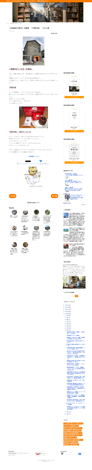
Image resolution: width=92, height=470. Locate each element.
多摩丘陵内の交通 (67, 439)
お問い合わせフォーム (42, 1)
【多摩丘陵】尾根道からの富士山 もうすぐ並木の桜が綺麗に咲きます (75, 384)
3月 (67, 330)
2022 (66, 313)
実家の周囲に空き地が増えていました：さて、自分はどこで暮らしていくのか (73, 183)
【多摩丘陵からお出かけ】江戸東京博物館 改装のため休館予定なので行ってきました (75, 373)
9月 (67, 317)
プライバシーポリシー (30, 1)
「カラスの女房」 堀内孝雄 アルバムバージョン (74, 175)
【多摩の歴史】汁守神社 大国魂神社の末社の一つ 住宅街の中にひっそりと (75, 357)
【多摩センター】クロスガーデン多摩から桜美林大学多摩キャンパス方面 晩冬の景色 (76, 408)
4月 (67, 328)
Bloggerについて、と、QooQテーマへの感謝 (75, 403)
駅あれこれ (66, 428)
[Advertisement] (74, 46)
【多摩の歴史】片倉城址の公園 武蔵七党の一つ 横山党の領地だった (75, 377)
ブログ (79, 423)
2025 (66, 307)
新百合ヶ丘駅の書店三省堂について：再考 (77, 244)
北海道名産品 (74, 444)
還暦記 (69, 430)
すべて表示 (83, 204)
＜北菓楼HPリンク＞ (33, 156)
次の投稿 (12, 196)
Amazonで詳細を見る (74, 162)
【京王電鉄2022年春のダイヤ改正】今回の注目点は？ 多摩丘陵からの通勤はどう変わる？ (75, 388)
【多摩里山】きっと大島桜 (72, 335)
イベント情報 (66, 423)
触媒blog (67, 194)
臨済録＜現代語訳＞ (74, 127)
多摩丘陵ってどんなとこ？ (69, 437)
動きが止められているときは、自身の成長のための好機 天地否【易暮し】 (73, 189)
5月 (67, 326)
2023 (66, 311)
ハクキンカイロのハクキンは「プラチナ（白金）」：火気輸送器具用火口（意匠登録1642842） (76, 197)
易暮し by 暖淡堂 (69, 187)
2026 (66, 305)
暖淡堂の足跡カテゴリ (33, 202)
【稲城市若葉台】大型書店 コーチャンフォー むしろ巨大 (75, 364)
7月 (67, 321)
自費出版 (65, 432)
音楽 (65, 430)
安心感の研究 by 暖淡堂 (71, 174)
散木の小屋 (67, 203)
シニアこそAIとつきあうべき (70, 265)
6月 (67, 324)
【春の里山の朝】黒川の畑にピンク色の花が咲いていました (75, 361)
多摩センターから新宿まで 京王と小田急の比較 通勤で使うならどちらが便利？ (77, 229)
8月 (67, 319)
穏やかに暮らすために (75, 428)
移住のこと (74, 425)
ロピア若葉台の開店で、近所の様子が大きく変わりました (77, 214)
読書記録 (74, 442)
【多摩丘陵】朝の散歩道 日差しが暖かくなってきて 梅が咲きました (75, 400)
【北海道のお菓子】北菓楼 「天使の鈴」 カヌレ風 (75, 332)
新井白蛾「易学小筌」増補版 (74, 158)
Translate (13, 455)
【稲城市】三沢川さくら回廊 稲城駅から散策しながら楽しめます (75, 338)
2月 (67, 412)
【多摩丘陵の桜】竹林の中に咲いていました (75, 341)
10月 (67, 315)
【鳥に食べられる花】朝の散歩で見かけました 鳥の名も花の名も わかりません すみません (75, 352)
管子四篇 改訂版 (74, 93)
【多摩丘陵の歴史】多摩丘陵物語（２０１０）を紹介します (75, 348)
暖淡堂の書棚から (77, 439)
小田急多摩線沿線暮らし (75, 432)
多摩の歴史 (66, 435)
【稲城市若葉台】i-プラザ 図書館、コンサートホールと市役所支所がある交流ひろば (75, 369)
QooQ (48, 461)
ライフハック (66, 425)
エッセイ (73, 423)
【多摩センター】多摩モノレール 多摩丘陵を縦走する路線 (75, 392)
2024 (66, 309)
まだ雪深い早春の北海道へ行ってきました (75, 345)
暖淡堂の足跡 (54, 33)
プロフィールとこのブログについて (15, 1)
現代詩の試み (77, 430)
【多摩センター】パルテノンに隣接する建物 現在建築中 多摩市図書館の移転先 (75, 396)
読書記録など (66, 444)
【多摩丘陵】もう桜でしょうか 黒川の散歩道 (75, 380)
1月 (67, 414)
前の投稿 (54, 196)
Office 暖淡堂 (68, 180)
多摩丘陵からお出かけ (75, 435)
